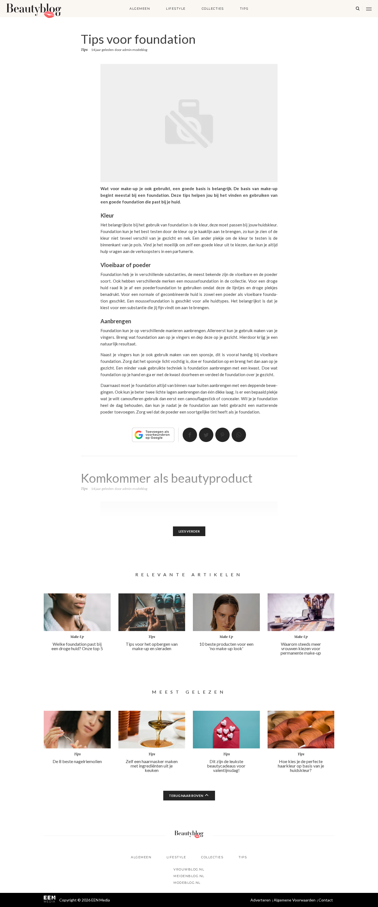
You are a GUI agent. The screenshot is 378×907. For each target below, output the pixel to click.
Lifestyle (176, 9)
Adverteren (260, 900)
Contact (326, 900)
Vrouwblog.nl (189, 869)
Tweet (206, 435)
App (239, 435)
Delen (190, 435)
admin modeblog (134, 50)
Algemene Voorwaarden (294, 900)
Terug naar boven (186, 796)
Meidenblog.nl (189, 876)
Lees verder (189, 531)
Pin (222, 435)
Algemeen (140, 9)
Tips (244, 9)
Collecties (213, 9)
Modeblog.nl (187, 883)
